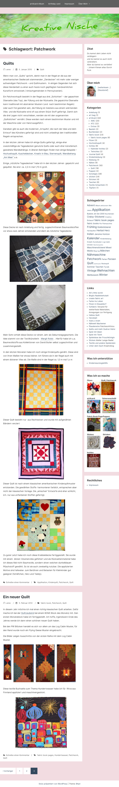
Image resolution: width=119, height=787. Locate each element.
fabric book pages (45, 755)
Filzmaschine (107, 223)
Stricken (92, 179)
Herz (107, 230)
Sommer (91, 267)
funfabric (93, 307)
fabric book (46, 603)
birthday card (54, 4)
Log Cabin (106, 242)
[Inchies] (93, 466)
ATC (92, 123)
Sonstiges (93, 174)
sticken (92, 176)
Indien (90, 234)
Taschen (92, 182)
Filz (100, 223)
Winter (103, 274)
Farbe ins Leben (96, 301)
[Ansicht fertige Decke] (41, 258)
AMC (93, 121)
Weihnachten (106, 270)
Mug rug (96, 251)
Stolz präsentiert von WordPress (53, 784)
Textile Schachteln (97, 185)
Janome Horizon (102, 234)
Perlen (104, 259)
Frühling (92, 226)
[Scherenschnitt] (109, 412)
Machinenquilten (98, 245)
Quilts (8, 63)
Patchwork (63, 582)
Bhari (78, 784)
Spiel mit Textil (95, 334)
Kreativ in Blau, (41, 153)
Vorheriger (8, 771)
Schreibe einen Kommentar (17, 582)
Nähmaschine (96, 254)
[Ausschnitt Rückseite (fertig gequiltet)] (41, 307)
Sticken (92, 340)
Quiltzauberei (27, 613)
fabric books (93, 223)
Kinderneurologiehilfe (98, 363)
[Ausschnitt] (45, 663)
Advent (91, 205)
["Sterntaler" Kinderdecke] (41, 525)
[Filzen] (93, 394)
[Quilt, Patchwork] (108, 394)
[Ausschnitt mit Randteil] (23, 663)
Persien (112, 259)
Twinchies (95, 151)
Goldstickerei (104, 227)
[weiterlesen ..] (104, 87)
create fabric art (96, 298)
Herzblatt (93, 318)
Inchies (92, 146)
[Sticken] (93, 448)
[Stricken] (109, 448)
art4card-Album (37, 4)
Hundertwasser (61, 755)
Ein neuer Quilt (16, 597)
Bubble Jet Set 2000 (96, 214)
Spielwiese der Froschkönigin (102, 337)
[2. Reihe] (7, 662)
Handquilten (91, 231)
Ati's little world (96, 293)
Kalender (93, 238)
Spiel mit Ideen (95, 332)
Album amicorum (101, 205)
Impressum (69, 4)
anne (8, 69)
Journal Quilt (94, 154)
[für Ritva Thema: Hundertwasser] (41, 723)
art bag (92, 115)
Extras (93, 126)
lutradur (90, 245)
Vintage (91, 270)
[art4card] (93, 412)
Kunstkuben (97, 242)
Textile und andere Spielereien (102, 343)
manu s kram (94, 321)
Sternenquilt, (56, 153)
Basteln (92, 129)
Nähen (91, 162)
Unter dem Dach (96, 346)
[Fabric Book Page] (93, 430)
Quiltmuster (97, 264)
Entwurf (90, 220)
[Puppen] (109, 430)
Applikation (42, 582)
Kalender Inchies (98, 148)
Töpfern (92, 188)
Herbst (100, 230)
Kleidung (92, 160)
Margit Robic (46, 338)
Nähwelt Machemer (97, 323)
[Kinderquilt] (41, 390)
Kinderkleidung (95, 157)
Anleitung (93, 112)
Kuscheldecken (25, 153)
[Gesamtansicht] (41, 197)
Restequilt (105, 264)
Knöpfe (89, 242)
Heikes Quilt (94, 315)
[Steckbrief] (103, 90)
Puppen (92, 171)
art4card (93, 118)
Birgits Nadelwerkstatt (99, 295)
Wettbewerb (93, 275)
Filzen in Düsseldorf (97, 304)
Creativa (108, 217)
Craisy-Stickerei (95, 216)
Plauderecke (94, 326)
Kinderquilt (53, 582)
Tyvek (106, 267)
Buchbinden (94, 132)
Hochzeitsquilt (10, 153)
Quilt (42, 69)
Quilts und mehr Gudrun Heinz (102, 329)
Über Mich (83, 4)
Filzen (91, 140)
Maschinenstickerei (96, 247)
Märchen (105, 250)
